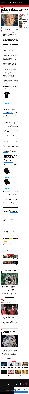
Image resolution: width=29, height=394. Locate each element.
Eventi (11, 390)
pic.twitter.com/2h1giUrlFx (8, 162)
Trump (11, 191)
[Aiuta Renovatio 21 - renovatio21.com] (10, 44)
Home (4, 390)
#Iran (9, 155)
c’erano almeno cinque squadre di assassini (7, 113)
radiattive (14, 49)
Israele (16, 191)
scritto (8, 86)
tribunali (4, 218)
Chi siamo (9, 390)
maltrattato (14, 191)
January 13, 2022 (14, 164)
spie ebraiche (16, 141)
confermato (11, 141)
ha (12, 191)
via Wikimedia (12, 243)
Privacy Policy (13, 390)
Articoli (7, 390)
